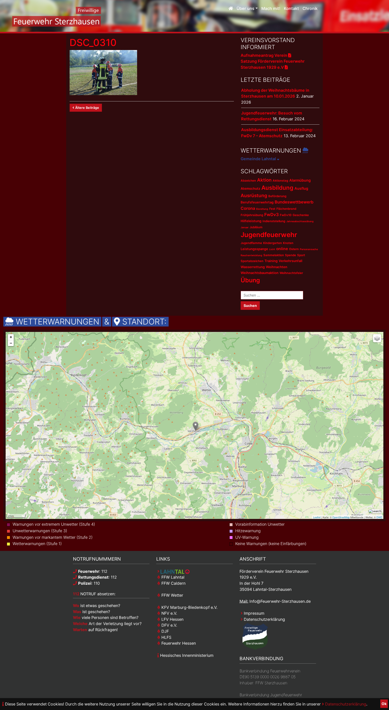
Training (271, 261)
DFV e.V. (168, 625)
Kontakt (291, 8)
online (282, 248)
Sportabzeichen (252, 261)
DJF (164, 631)
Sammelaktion (273, 255)
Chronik (310, 8)
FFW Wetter (171, 595)
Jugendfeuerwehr (269, 235)
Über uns (245, 8)
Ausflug (301, 188)
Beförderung (277, 196)
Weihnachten (276, 267)
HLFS (165, 637)
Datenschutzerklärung (345, 704)
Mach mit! (270, 8)
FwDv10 (286, 215)
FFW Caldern (172, 583)
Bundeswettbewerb (294, 201)
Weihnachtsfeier (291, 273)
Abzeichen (248, 180)
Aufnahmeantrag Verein (264, 55)
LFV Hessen (171, 619)
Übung (250, 280)
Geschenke (301, 215)
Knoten (288, 243)
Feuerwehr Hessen (178, 643)
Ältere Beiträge (87, 108)
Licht (272, 249)
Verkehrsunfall (290, 261)
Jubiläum (256, 227)
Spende (290, 255)
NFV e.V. (168, 613)
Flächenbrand (286, 208)
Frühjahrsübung (252, 215)
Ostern (294, 249)
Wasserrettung (253, 267)
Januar (245, 227)
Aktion (264, 180)
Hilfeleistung (251, 221)
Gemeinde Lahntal (259, 158)
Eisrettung (262, 209)
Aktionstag (280, 180)
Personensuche (309, 249)
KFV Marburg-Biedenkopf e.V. (188, 607)
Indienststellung (273, 221)
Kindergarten (272, 243)
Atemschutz (250, 189)
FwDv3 (271, 214)
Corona (248, 208)
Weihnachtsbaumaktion (259, 273)
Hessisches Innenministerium (186, 655)
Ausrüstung (254, 195)
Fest (272, 208)
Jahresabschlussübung (300, 221)
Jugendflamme (251, 243)
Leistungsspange (254, 249)
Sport (301, 255)
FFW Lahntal (172, 577)
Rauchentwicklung (251, 255)
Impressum (253, 613)
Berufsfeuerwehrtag (257, 202)
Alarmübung (300, 180)
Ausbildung (277, 187)
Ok (384, 703)
